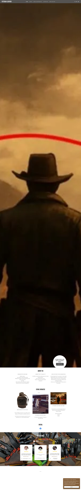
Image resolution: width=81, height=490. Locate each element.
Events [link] (30, 1)
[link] (11, 1)
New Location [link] (52, 1)
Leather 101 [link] (45, 1)
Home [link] (27, 1)
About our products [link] (38, 1)
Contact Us (59, 364)
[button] (77, 1)
